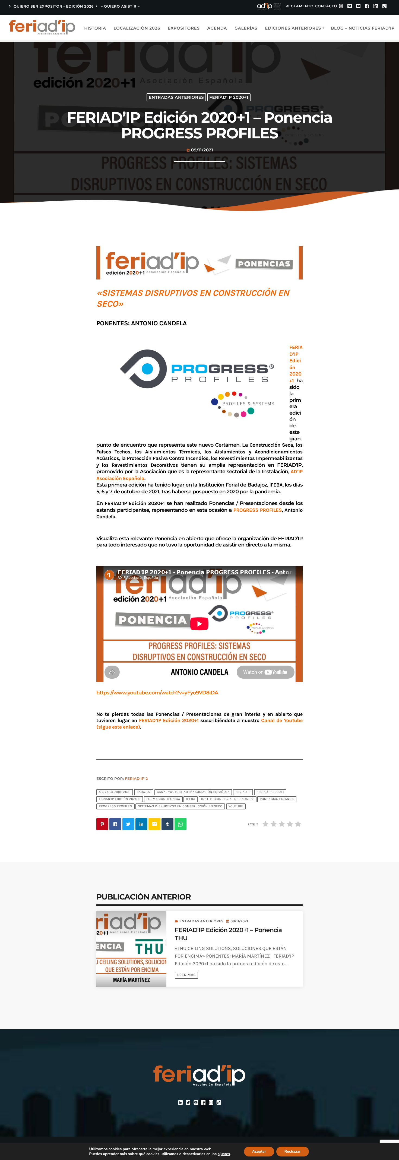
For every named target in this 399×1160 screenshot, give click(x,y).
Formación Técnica (163, 799)
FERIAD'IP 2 (136, 779)
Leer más (186, 975)
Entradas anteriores (176, 97)
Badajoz (144, 792)
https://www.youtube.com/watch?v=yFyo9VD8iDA (157, 692)
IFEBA (190, 799)
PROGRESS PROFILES (115, 806)
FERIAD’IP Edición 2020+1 (169, 720)
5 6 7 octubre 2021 (115, 792)
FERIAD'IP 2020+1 (228, 97)
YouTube (236, 806)
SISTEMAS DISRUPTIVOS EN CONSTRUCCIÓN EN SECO (180, 806)
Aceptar (259, 1151)
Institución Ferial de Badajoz (227, 799)
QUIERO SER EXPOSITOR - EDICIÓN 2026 (50, 6)
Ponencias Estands (277, 799)
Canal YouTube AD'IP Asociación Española (193, 792)
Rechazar (292, 1151)
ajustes (224, 1154)
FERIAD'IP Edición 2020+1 (119, 799)
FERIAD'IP (243, 792)
